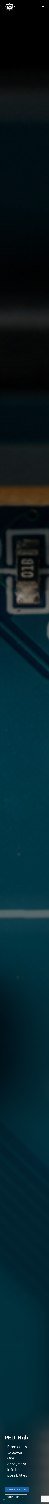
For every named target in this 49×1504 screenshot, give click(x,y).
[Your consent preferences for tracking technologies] (4, 1500)
